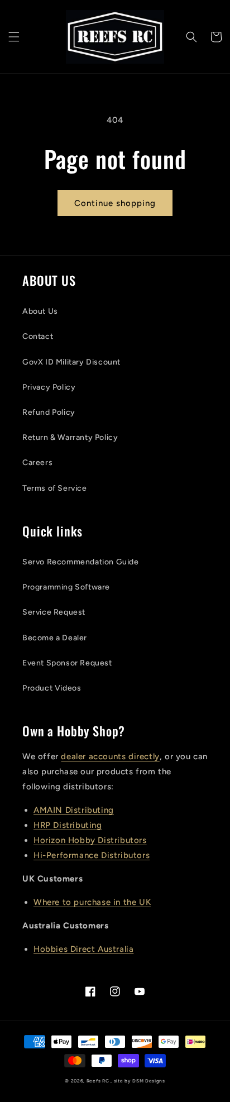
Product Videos (51, 688)
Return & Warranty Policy (70, 437)
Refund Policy (48, 412)
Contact (37, 336)
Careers (37, 462)
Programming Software (66, 587)
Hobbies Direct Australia (83, 949)
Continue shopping (115, 203)
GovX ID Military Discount (71, 362)
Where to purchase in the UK (92, 902)
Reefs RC (98, 1081)
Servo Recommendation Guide (80, 562)
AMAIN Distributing (73, 810)
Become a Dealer (54, 638)
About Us (40, 311)
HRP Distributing (67, 825)
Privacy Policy (48, 387)
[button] (14, 37)
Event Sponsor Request (67, 663)
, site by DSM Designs (138, 1081)
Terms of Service (54, 488)
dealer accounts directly (110, 756)
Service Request (53, 612)
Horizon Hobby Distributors (90, 840)
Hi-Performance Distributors (91, 855)
